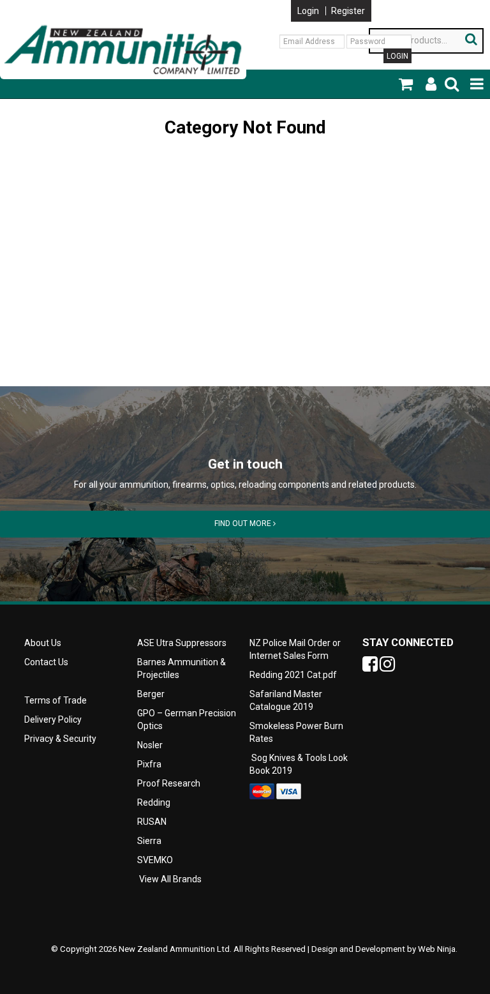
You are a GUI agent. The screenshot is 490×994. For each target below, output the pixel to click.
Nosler (150, 745)
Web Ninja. (437, 949)
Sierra (149, 841)
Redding (153, 802)
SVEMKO (155, 860)
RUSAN (152, 822)
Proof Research (168, 783)
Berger (151, 694)
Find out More (243, 523)
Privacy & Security (61, 739)
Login (308, 10)
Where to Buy (136, 5)
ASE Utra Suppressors (181, 643)
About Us (18, 5)
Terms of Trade (55, 700)
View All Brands (170, 879)
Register (348, 10)
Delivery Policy (53, 719)
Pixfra (149, 764)
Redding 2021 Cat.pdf (293, 675)
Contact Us (197, 5)
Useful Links (73, 5)
